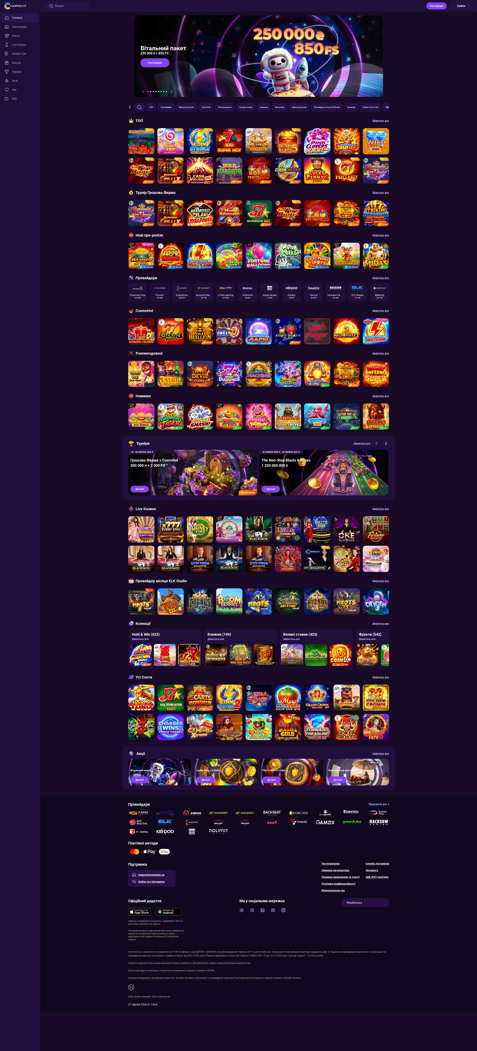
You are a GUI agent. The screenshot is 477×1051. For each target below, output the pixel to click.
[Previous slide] (143, 91)
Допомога (372, 870)
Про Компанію (330, 863)
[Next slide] (171, 91)
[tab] (148, 91)
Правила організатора (335, 870)
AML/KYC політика (377, 877)
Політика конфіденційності (339, 883)
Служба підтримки (377, 863)
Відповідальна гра (333, 890)
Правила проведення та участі (341, 877)
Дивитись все (140, 639)
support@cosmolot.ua (151, 874)
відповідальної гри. (240, 963)
